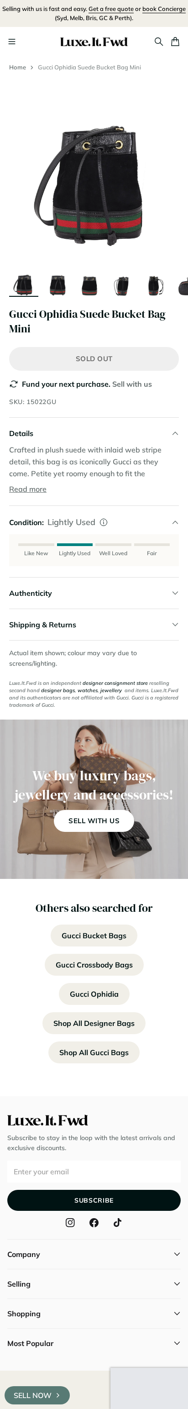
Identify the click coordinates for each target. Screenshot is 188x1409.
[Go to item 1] (23, 281)
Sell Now (33, 1395)
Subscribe (94, 1200)
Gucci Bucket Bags (94, 935)
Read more (28, 489)
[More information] (103, 522)
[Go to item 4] (122, 281)
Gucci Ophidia (94, 994)
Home (17, 67)
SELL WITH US (94, 820)
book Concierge (164, 8)
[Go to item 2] (56, 281)
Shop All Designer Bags (94, 1023)
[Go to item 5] (155, 281)
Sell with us (132, 384)
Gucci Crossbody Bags (94, 964)
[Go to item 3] (89, 281)
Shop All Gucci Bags (94, 1052)
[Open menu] (11, 41)
